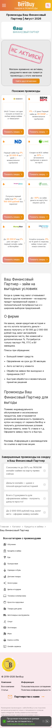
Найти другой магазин (26, 81)
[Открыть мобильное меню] (4, 5)
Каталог (16, 526)
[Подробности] (44, 470)
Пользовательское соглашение (36, 686)
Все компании (7, 686)
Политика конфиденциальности (36, 690)
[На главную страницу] (26, 664)
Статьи (4, 690)
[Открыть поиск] (48, 5)
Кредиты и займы (33, 526)
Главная (4, 526)
